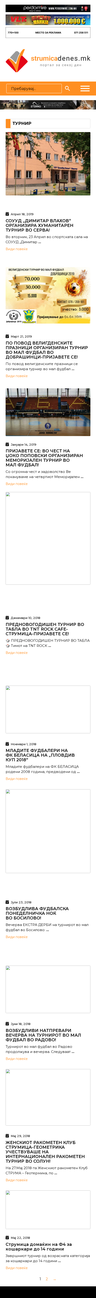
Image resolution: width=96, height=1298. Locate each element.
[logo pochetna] (48, 60)
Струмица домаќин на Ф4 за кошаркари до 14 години (39, 1246)
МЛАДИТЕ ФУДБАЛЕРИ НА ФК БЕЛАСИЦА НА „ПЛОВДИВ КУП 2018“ (40, 755)
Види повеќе (17, 249)
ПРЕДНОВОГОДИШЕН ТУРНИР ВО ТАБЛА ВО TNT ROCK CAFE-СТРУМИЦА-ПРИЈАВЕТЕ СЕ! (45, 629)
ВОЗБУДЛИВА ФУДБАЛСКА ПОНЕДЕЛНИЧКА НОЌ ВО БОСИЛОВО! (37, 913)
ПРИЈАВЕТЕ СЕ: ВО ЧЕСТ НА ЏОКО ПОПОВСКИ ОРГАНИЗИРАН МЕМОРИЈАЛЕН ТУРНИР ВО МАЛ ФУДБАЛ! (44, 458)
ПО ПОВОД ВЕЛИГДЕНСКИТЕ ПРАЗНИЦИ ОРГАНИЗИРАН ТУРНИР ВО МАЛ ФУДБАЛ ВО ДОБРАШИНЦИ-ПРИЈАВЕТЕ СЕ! (47, 350)
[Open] (85, 88)
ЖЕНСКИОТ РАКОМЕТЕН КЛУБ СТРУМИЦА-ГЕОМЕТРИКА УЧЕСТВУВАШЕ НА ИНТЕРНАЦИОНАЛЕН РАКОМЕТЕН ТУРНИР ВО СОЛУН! (45, 1152)
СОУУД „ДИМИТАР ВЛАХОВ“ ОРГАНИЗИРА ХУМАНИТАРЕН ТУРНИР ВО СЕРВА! (39, 225)
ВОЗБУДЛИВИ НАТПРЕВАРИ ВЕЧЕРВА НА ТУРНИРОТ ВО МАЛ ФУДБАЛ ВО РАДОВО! (43, 1035)
